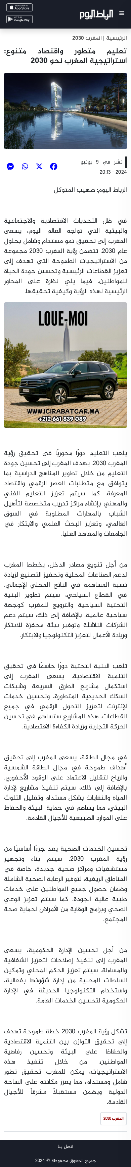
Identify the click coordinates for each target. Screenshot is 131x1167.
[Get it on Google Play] (29, 20)
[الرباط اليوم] (97, 15)
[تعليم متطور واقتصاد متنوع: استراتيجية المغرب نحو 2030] (65, 111)
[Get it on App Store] (29, 8)
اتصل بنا (65, 1147)
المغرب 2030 (87, 38)
